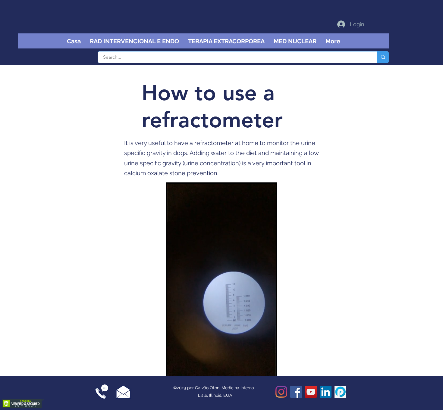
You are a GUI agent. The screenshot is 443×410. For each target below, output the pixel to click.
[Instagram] (281, 392)
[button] (268, 369)
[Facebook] (296, 392)
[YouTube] (311, 392)
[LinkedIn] (325, 392)
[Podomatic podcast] (340, 392)
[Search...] (382, 57)
